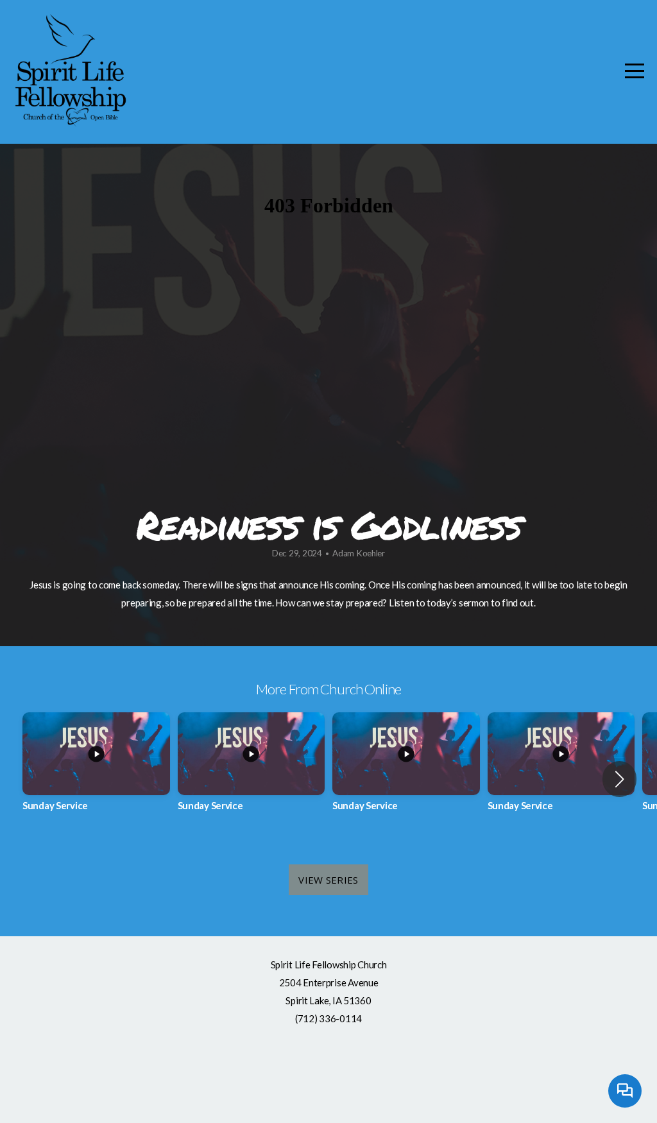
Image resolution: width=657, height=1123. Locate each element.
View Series (328, 879)
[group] (96, 771)
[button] (619, 779)
